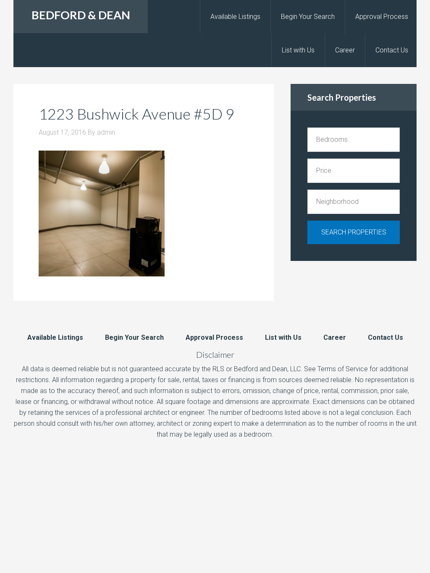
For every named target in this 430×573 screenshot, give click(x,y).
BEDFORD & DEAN (80, 15)
